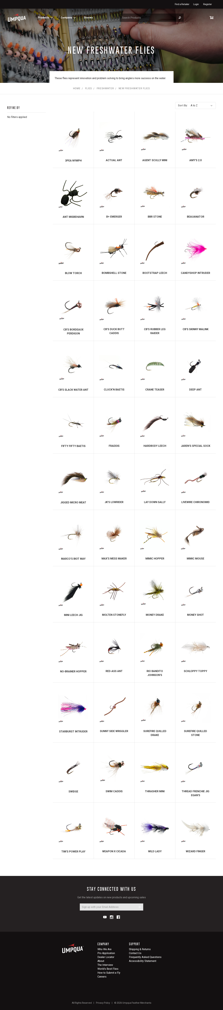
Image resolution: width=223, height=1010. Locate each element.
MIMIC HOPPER (154, 558)
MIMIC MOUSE (195, 558)
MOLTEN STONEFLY (114, 614)
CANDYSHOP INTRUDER (195, 273)
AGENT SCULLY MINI (154, 160)
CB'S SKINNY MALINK (195, 329)
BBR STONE (155, 216)
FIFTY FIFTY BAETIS (73, 446)
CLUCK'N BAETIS (114, 389)
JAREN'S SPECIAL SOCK (195, 445)
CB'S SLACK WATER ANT (73, 389)
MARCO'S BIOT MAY (73, 558)
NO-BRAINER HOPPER (73, 671)
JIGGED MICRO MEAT (73, 502)
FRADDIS (114, 445)
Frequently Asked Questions (145, 957)
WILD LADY (155, 851)
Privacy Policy (103, 1003)
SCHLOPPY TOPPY (195, 671)
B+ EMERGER (114, 216)
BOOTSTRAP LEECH (155, 273)
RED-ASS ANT (114, 671)
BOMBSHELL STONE (114, 273)
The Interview (105, 964)
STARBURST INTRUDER (73, 731)
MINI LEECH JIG (73, 615)
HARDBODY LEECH (154, 445)
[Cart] (212, 18)
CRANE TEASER (154, 389)
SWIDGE (73, 791)
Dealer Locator (105, 957)
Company (66, 17)
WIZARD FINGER (195, 851)
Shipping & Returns (140, 949)
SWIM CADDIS (114, 791)
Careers (101, 976)
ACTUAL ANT (114, 160)
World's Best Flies (107, 968)
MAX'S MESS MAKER (114, 558)
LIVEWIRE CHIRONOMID (195, 502)
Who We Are (104, 949)
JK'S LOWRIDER (114, 502)
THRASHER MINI (155, 791)
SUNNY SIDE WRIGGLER (114, 731)
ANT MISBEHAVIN (73, 216)
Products (43, 17)
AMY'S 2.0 (195, 160)
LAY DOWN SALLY (155, 502)
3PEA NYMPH (73, 160)
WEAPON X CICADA (114, 851)
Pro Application (106, 953)
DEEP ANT (195, 389)
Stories (88, 17)
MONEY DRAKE (155, 614)
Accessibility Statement (142, 961)
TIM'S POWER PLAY (73, 851)
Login (196, 4)
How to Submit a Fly (108, 972)
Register (207, 4)
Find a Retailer (182, 4)
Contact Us (135, 953)
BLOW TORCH (73, 273)
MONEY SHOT (195, 614)
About (100, 961)
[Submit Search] (180, 18)
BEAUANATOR (195, 216)
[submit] (139, 907)
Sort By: (183, 105)
